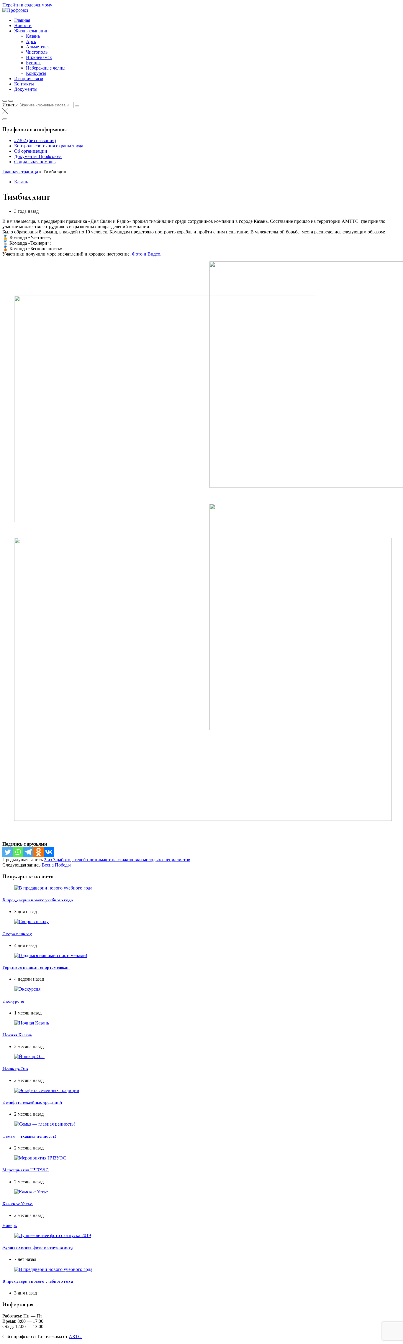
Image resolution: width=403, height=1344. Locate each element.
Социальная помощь (34, 161)
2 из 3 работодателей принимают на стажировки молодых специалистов (117, 859)
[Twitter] (7, 852)
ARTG (75, 1336)
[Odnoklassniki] (38, 852)
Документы (25, 89)
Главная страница (20, 171)
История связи (28, 78)
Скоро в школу (17, 934)
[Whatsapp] (18, 852)
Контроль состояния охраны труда (48, 145)
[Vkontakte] (49, 852)
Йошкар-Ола (15, 1069)
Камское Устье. (17, 1204)
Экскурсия (13, 1001)
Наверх (9, 1225)
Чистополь (36, 52)
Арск (31, 41)
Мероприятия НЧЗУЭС (25, 1170)
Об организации (30, 151)
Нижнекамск (39, 57)
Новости (23, 25)
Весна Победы (56, 864)
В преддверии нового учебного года (37, 900)
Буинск (33, 62)
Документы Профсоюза (38, 156)
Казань (33, 36)
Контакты (24, 83)
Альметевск (38, 46)
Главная (22, 20)
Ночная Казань (17, 1035)
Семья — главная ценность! (29, 1136)
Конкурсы (36, 73)
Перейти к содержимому (27, 4)
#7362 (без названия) (35, 140)
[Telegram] (28, 852)
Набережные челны (45, 67)
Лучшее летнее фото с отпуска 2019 (37, 1247)
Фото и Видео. (146, 253)
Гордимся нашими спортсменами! (36, 967)
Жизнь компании (31, 30)
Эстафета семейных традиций (32, 1102)
